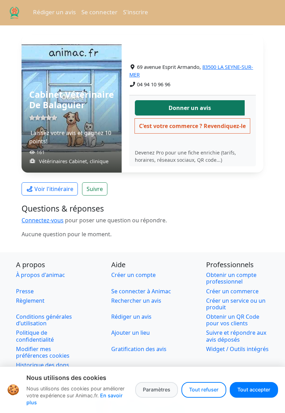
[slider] (43, 117)
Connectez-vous (43, 220)
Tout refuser (204, 389)
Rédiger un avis (54, 12)
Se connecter (99, 12)
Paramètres (156, 389)
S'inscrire (135, 12)
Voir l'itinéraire (53, 189)
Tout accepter (253, 389)
